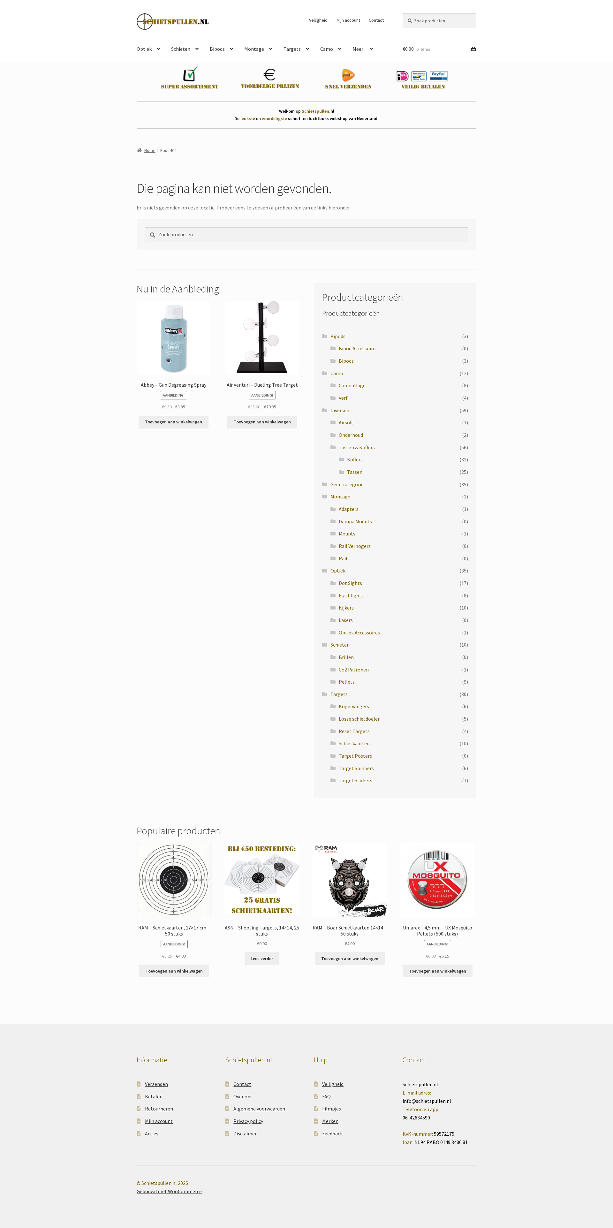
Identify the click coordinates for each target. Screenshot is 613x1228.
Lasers (346, 620)
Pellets (347, 681)
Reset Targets (354, 731)
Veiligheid (318, 20)
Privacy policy (248, 1121)
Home (149, 150)
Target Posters (355, 756)
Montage (254, 49)
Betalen (154, 1096)
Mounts (347, 533)
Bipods (217, 49)
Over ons (243, 1096)
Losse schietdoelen (360, 719)
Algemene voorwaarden (259, 1108)
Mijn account (348, 20)
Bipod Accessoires (358, 348)
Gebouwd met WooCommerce (169, 1191)
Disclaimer (245, 1133)
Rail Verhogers (355, 546)
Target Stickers (355, 780)
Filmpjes (331, 1108)
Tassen (354, 472)
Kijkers (346, 607)
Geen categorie (347, 484)
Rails (344, 558)
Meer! (358, 49)
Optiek (144, 49)
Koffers (355, 459)
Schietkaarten (354, 743)
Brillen (346, 657)
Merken (330, 1121)
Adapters (349, 509)
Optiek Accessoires (359, 632)
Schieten (180, 49)
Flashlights (351, 595)
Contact (376, 20)
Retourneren (159, 1108)
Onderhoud (351, 435)
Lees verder (262, 958)
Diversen (339, 410)
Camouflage (352, 385)
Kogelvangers (354, 706)
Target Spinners (356, 768)
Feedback (332, 1133)
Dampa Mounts (355, 521)
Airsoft (346, 422)
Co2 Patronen (354, 669)
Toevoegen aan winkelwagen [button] (173, 422)
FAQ (326, 1096)
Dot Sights (350, 583)
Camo (326, 49)
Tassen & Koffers (357, 447)
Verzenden (156, 1084)
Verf (343, 398)
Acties (151, 1133)
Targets (292, 49)
